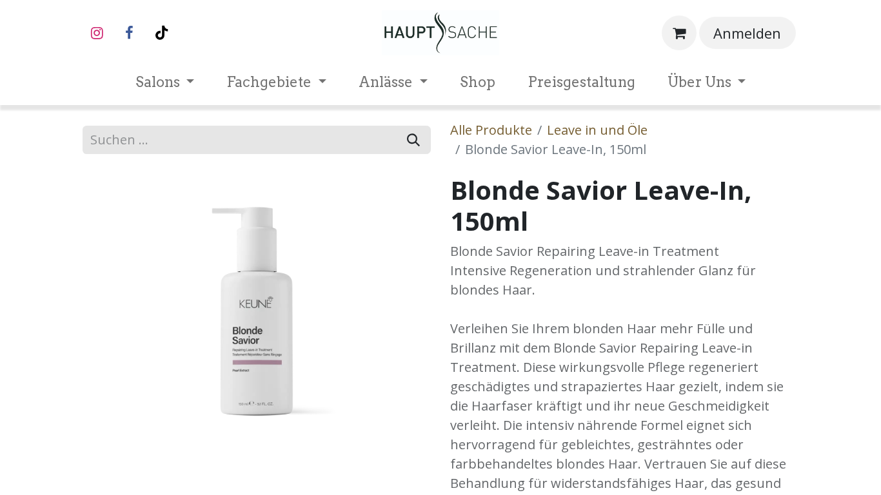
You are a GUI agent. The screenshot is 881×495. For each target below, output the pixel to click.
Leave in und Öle (597, 130)
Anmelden (747, 33)
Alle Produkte (491, 130)
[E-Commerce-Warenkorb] (679, 32)
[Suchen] (413, 140)
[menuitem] (165, 82)
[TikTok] (161, 33)
